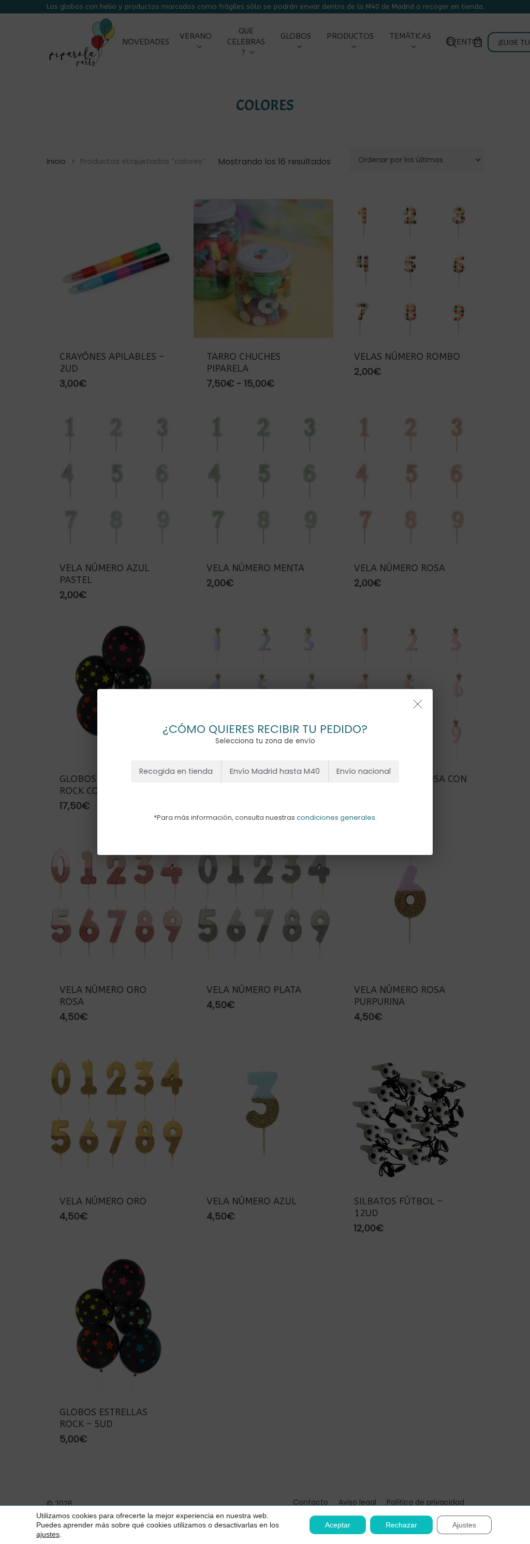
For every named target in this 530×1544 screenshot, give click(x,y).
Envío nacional (363, 771)
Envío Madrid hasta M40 (275, 771)
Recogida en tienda (176, 771)
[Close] (417, 704)
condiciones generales (336, 817)
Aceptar (337, 1525)
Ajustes (464, 1525)
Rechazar (401, 1525)
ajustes (48, 1534)
